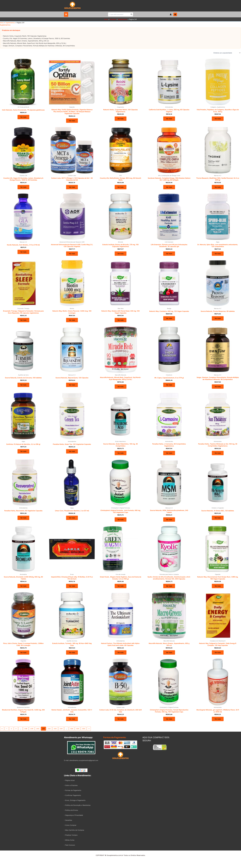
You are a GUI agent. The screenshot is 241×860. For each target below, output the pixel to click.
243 (55, 729)
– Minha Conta (69, 840)
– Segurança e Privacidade (73, 815)
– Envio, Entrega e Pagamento (74, 800)
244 (61, 729)
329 (77, 729)
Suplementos (10, 23)
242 (49, 729)
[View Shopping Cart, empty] (175, 14)
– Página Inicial (69, 780)
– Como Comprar (70, 825)
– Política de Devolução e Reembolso (77, 805)
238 (25, 729)
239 (31, 729)
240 (37, 729)
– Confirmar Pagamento (72, 795)
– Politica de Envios (71, 810)
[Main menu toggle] (66, 14)
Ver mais (23, 117)
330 (83, 729)
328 (71, 729)
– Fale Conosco (69, 845)
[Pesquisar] (131, 14)
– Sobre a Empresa (70, 785)
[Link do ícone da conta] (171, 14)
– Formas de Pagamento (72, 790)
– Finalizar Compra (70, 835)
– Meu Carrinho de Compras (74, 830)
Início (2, 23)
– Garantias (68, 820)
